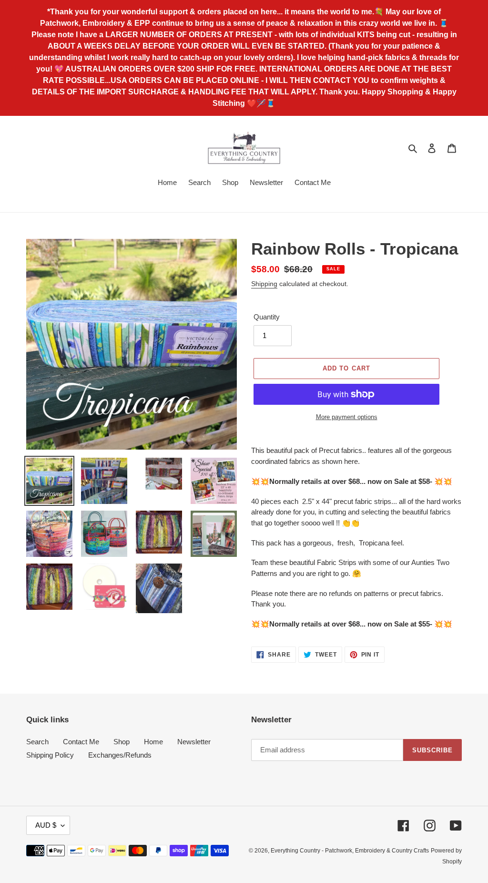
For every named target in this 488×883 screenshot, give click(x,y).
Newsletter (194, 742)
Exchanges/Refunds (120, 755)
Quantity (267, 317)
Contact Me (81, 742)
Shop (121, 742)
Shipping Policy (50, 755)
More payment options (346, 417)
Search (37, 742)
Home (153, 742)
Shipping (264, 283)
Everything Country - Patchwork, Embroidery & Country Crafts (350, 850)
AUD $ (45, 825)
